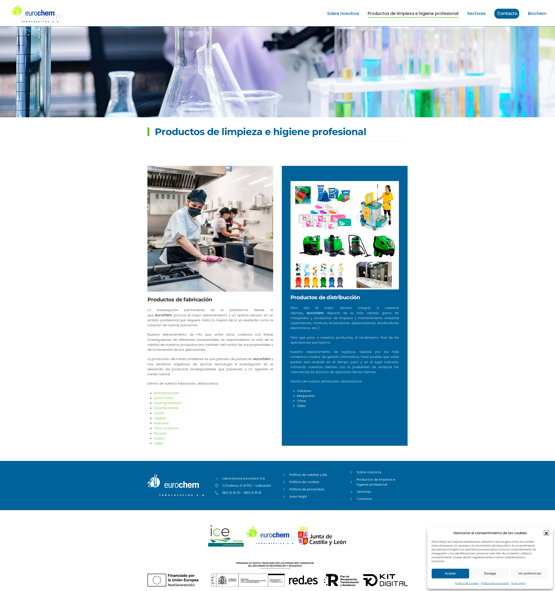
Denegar (490, 573)
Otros (301, 400)
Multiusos (161, 423)
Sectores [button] (476, 13)
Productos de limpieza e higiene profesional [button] (413, 13)
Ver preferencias (529, 573)
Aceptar (450, 573)
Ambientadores (166, 393)
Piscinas (160, 433)
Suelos (159, 438)
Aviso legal (518, 583)
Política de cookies (467, 583)
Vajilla (158, 443)
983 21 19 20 (231, 492)
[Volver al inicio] (36, 13)
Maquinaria (306, 395)
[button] (546, 533)
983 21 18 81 (252, 492)
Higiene (160, 418)
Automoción (164, 398)
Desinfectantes (166, 408)
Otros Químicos (166, 428)
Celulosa (304, 391)
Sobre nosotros (343, 13)
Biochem (537, 13)
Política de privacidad (495, 583)
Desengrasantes (167, 403)
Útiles (301, 405)
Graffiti (159, 413)
